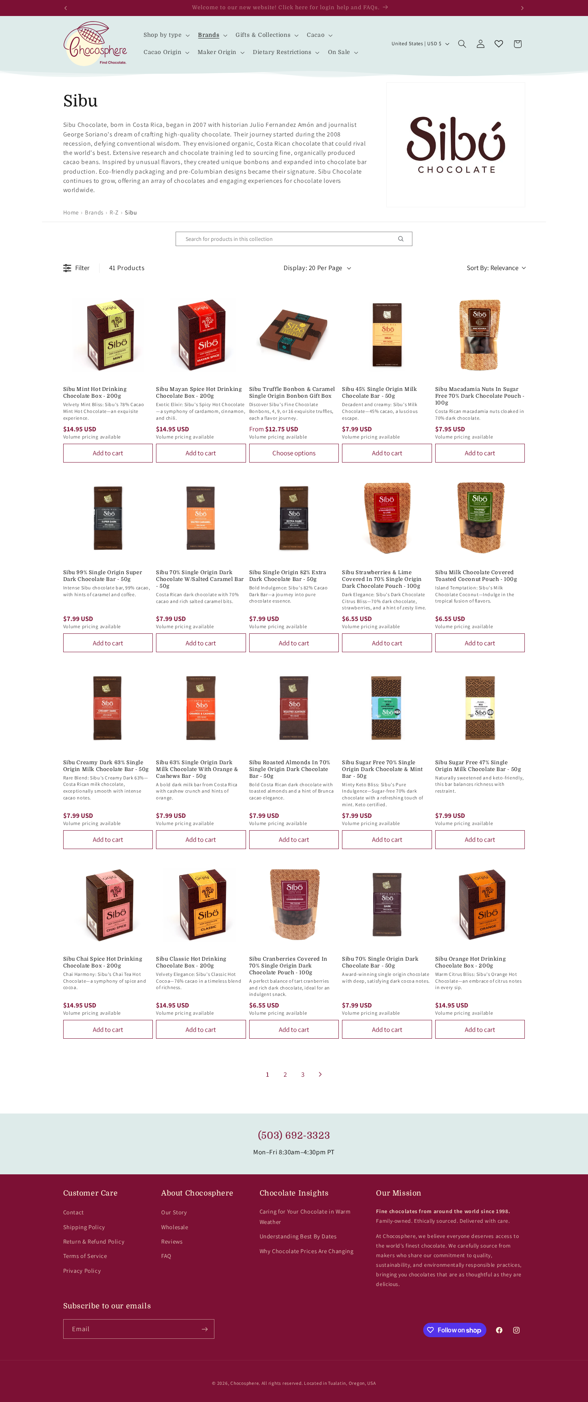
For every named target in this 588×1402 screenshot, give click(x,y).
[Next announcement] (522, 8)
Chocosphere (244, 1383)
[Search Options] (404, 239)
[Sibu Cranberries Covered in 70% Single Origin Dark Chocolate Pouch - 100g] (294, 905)
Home (71, 212)
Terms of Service (85, 1256)
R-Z (114, 212)
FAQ (166, 1256)
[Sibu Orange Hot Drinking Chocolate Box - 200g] (480, 905)
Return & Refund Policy (94, 1241)
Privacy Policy (82, 1270)
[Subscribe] (204, 1329)
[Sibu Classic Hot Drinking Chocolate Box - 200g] (201, 905)
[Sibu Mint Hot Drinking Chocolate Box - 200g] (108, 335)
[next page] (320, 1074)
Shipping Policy (84, 1227)
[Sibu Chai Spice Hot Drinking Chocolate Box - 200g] (108, 905)
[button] (165, 35)
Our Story (174, 1212)
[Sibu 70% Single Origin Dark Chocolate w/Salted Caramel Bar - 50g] (201, 518)
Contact (73, 1212)
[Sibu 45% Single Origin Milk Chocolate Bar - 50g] (387, 335)
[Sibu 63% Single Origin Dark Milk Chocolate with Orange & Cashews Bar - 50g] (201, 708)
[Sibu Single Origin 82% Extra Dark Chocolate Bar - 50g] (294, 518)
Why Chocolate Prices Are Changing (307, 1251)
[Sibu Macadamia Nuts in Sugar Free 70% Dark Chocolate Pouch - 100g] (480, 335)
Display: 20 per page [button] (313, 267)
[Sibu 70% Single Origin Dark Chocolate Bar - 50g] (387, 905)
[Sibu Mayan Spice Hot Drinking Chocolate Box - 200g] (201, 335)
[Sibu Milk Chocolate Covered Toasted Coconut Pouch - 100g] (480, 518)
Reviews (171, 1241)
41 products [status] (127, 267)
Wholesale (174, 1227)
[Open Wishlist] (499, 44)
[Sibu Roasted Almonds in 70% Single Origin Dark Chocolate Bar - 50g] (294, 708)
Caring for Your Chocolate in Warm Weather (305, 1217)
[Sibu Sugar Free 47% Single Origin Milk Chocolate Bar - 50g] (480, 708)
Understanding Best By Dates (298, 1236)
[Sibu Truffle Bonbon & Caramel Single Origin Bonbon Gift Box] (294, 335)
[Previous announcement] (65, 8)
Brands (94, 212)
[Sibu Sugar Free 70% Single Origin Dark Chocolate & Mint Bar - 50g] (387, 708)
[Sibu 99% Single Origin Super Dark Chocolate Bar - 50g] (108, 518)
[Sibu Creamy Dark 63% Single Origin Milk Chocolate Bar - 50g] (108, 708)
